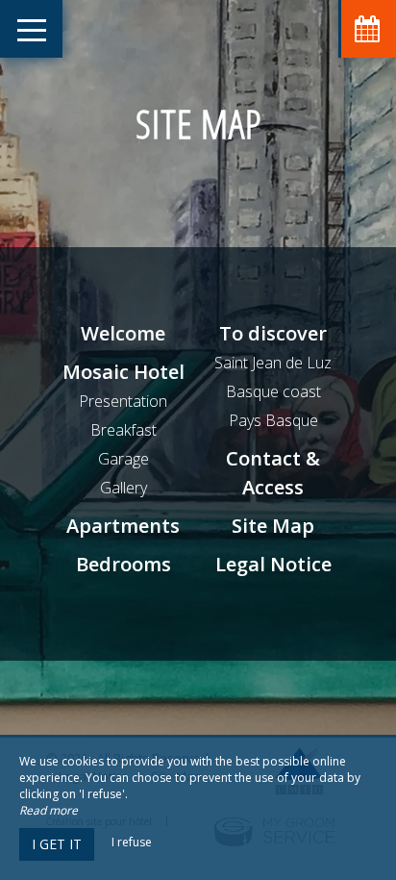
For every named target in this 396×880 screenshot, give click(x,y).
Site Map (273, 526)
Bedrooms (123, 564)
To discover (273, 333)
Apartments (123, 526)
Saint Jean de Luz (273, 362)
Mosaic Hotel (123, 372)
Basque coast (273, 391)
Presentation (123, 401)
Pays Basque (273, 420)
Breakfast (123, 429)
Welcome (123, 333)
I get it (57, 844)
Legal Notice (273, 564)
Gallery (123, 487)
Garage (123, 458)
